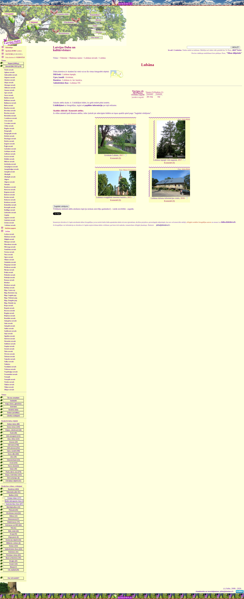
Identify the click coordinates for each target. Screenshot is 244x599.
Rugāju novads (9, 313)
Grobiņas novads (9, 151)
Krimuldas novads (10, 205)
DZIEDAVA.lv (125, 4)
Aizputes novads (9, 77)
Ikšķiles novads (9, 159)
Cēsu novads (8, 121)
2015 (129, 197)
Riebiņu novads (9, 288)
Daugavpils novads (10, 133)
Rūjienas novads (9, 316)
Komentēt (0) (115, 158)
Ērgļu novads (8, 146)
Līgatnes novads (9, 218)
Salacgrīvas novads (10, 321)
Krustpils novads (9, 207)
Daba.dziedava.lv (15, 57)
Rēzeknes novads (9, 285)
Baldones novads (9, 100)
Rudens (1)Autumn (158, 93)
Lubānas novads (10, 225)
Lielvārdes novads (10, 212)
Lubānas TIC (75, 83)
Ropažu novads (9, 308)
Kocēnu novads (9, 197)
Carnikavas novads (10, 118)
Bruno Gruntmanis (129, 170)
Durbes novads (9, 141)
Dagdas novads (9, 128)
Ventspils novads (9, 379)
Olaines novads (9, 260)
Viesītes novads (9, 382)
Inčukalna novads (10, 164)
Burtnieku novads (10, 116)
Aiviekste (69, 77)
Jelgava (6, 179)
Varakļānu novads (10, 367)
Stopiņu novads (9, 346)
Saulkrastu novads (10, 331)
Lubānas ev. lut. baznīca (72, 80)
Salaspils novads (9, 326)
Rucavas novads (9, 311)
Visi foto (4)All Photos (137, 93)
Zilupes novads (9, 390)
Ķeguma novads (9, 192)
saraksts (13, 51)
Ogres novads (8, 257)
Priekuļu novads (9, 277)
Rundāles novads (10, 318)
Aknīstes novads (9, 80)
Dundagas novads (10, 139)
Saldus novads (9, 328)
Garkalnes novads (10, 149)
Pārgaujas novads (10, 265)
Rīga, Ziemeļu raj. (10, 303)
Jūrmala (7, 184)
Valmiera (7, 364)
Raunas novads (9, 280)
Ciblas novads (8, 126)
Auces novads (8, 95)
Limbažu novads (9, 220)
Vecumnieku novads (10, 374)
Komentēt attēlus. (76, 111)
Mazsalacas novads (10, 244)
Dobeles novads (9, 136)
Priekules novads (9, 275)
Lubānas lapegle (69, 74)
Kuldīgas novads (9, 210)
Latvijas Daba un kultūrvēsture (64, 49)
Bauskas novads (9, 108)
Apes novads (8, 93)
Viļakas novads (9, 384)
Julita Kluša (132, 124)
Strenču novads (9, 349)
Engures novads (9, 144)
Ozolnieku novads (10, 262)
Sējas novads (8, 333)
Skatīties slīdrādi (60, 111)
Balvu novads (8, 105)
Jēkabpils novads (10, 177)
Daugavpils (8, 131)
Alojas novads (8, 82)
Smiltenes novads (10, 344)
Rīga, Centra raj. (9, 290)
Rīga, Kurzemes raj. (10, 293)
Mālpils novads (9, 239)
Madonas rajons (75, 58)
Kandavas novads (10, 187)
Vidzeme (63, 58)
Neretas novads (9, 252)
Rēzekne (7, 283)
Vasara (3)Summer (150, 93)
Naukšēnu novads (10, 249)
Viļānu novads (9, 387)
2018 (182, 198)
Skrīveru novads (9, 339)
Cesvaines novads (10, 123)
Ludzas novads (9, 234)
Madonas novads (9, 237)
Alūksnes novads (9, 88)
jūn (148, 97)
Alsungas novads (9, 85)
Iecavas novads (9, 156)
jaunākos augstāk (138, 97)
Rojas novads (8, 305)
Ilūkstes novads (9, 161)
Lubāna (103, 58)
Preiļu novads (8, 272)
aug (151, 97)
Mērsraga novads (10, 247)
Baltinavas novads (10, 103)
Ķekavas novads (9, 195)
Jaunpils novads (9, 172)
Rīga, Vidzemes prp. (10, 298)
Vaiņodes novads (9, 359)
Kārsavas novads (9, 189)
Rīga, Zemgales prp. (10, 300)
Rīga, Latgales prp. (10, 295)
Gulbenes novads (9, 154)
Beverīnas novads (10, 110)
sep (158, 97)
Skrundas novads (10, 341)
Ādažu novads (9, 70)
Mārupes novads (9, 242)
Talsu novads (8, 351)
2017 (121, 155)
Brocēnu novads (9, 113)
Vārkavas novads (10, 369)
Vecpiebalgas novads (11, 372)
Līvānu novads (9, 223)
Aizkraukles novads (10, 75)
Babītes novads (9, 98)
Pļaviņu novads (9, 270)
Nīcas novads (8, 254)
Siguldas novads (9, 336)
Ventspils (7, 377)
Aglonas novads (9, 72)
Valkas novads (9, 362)
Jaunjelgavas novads (11, 167)
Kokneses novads (10, 200)
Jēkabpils (7, 174)
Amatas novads (9, 90)
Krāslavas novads (10, 202)
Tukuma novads (9, 356)
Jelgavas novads (9, 182)
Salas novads (8, 323)
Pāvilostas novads (10, 267)
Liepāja (6, 215)
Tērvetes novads (9, 354)
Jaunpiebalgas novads (11, 169)
